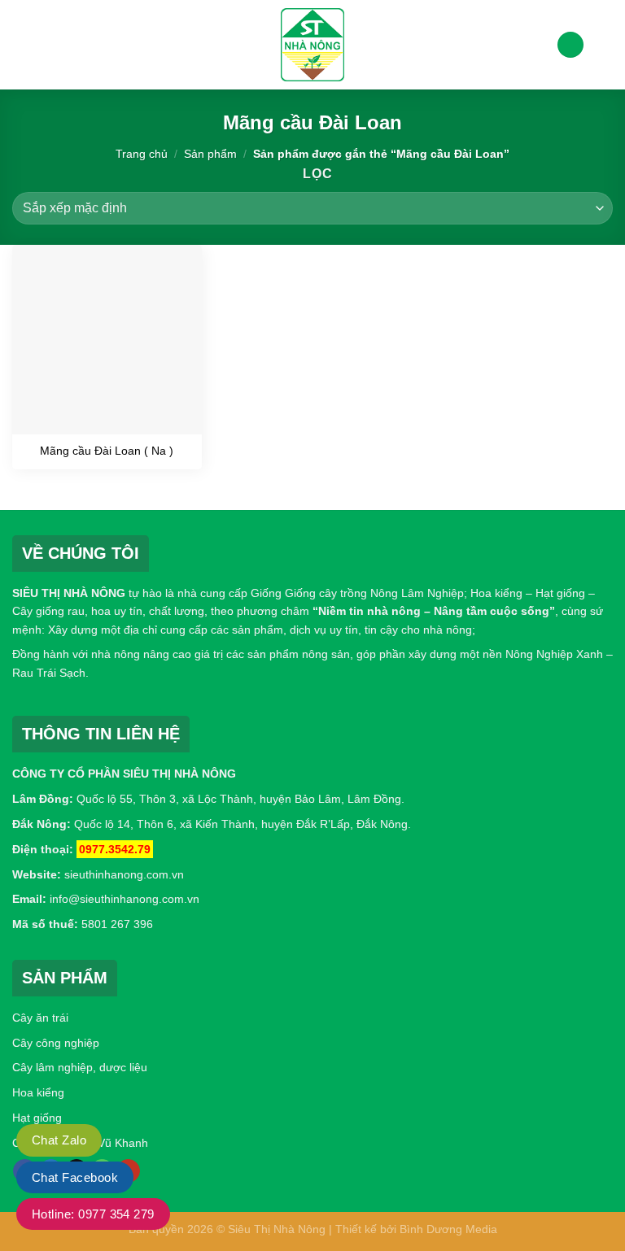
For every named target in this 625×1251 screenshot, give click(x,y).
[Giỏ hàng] (605, 45)
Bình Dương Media (448, 1229)
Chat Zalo (59, 1140)
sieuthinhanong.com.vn (124, 874)
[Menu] (22, 44)
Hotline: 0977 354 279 (93, 1214)
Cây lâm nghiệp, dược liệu (79, 1067)
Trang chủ (142, 153)
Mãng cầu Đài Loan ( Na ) (106, 450)
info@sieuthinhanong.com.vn (124, 898)
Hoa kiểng (38, 1092)
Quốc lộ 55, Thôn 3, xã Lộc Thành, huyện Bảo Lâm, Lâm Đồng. (240, 798)
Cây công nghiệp (55, 1042)
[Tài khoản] (570, 45)
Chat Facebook (75, 1177)
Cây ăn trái (40, 1017)
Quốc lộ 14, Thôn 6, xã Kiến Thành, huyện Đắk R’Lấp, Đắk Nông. (241, 823)
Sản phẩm (210, 153)
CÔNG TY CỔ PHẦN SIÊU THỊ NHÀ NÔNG (124, 773)
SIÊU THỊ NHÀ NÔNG (68, 592)
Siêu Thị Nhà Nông (277, 1229)
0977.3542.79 (115, 849)
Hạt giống (37, 1117)
